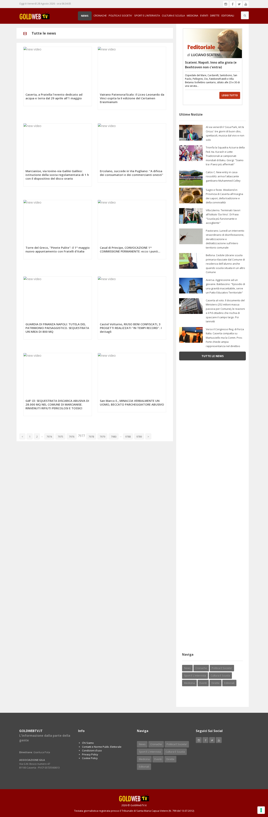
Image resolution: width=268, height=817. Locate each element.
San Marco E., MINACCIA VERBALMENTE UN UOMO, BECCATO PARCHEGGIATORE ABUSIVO (132, 402)
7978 (91, 436)
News (84, 15)
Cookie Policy (90, 758)
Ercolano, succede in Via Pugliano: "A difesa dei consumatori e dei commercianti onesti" (131, 173)
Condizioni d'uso (92, 750)
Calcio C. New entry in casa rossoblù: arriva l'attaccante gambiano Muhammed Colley (223, 176)
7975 (60, 436)
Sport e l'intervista (147, 15)
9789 (139, 436)
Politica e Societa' (120, 15)
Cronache (100, 15)
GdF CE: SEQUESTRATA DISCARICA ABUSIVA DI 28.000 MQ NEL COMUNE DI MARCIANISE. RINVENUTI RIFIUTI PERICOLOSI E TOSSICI (57, 404)
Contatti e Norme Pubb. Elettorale (101, 746)
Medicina (192, 15)
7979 (102, 436)
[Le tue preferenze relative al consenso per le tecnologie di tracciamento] (261, 810)
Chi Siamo (88, 743)
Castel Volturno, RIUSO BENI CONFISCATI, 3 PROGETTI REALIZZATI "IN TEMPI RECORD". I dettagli (131, 328)
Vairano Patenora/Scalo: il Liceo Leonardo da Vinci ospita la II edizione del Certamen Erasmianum (132, 98)
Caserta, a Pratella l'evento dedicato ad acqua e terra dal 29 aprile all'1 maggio (54, 96)
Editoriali (228, 15)
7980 (113, 436)
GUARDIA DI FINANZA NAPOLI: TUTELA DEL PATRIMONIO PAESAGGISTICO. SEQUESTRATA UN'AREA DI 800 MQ (57, 328)
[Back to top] (255, 792)
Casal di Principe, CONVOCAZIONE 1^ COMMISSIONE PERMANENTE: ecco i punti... (130, 249)
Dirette (215, 15)
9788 (128, 436)
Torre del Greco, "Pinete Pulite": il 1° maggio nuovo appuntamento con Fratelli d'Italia (58, 249)
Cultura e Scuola (173, 15)
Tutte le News (212, 356)
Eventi (204, 15)
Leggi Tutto (230, 95)
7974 (49, 436)
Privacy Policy (90, 754)
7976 (71, 436)
